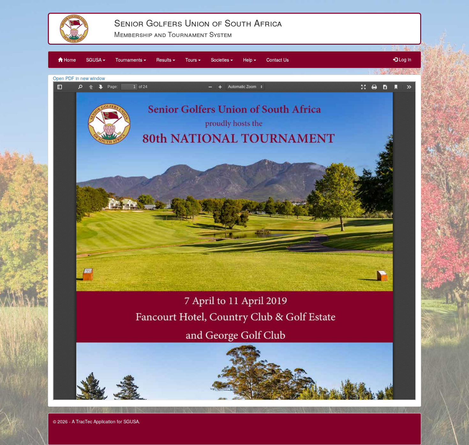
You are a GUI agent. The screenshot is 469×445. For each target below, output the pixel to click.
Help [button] (248, 59)
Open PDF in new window (79, 78)
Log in (404, 59)
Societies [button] (220, 59)
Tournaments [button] (129, 59)
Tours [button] (191, 59)
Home (69, 59)
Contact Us (277, 59)
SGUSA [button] (94, 59)
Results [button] (164, 59)
